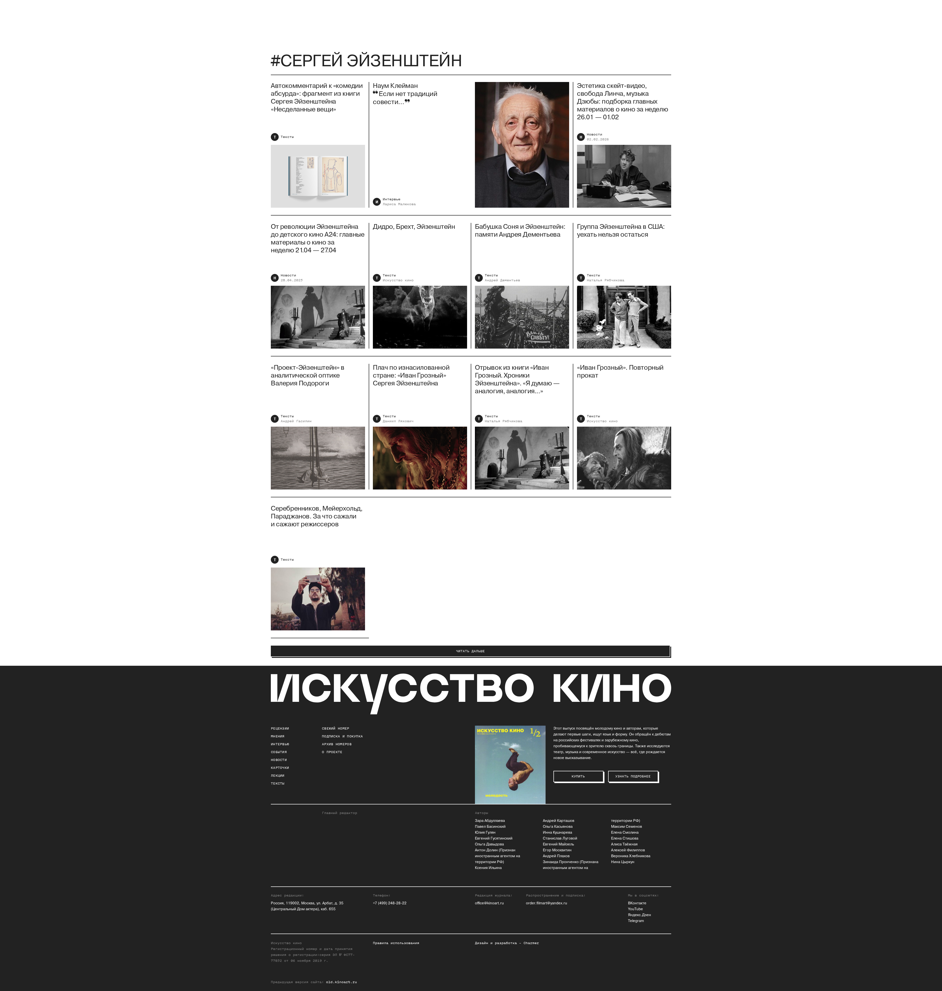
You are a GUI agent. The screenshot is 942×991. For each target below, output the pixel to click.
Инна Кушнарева (557, 832)
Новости (594, 134)
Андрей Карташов (558, 820)
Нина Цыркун (622, 862)
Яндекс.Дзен (639, 915)
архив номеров (337, 744)
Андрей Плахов (556, 856)
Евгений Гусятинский (493, 838)
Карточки (280, 768)
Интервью (391, 199)
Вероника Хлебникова (630, 856)
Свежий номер (335, 728)
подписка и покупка (342, 736)
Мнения (278, 736)
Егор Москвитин (557, 850)
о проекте (332, 752)
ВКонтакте (637, 903)
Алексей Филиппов (628, 850)
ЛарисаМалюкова (399, 204)
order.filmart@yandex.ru (546, 903)
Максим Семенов (626, 826)
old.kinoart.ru (341, 982)
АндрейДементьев (502, 280)
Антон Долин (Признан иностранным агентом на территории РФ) (497, 856)
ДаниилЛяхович (398, 421)
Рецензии (280, 728)
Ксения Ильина (488, 867)
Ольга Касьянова (558, 826)
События (279, 752)
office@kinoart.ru (489, 903)
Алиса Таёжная (624, 844)
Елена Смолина (625, 832)
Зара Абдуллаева (490, 820)
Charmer (531, 943)
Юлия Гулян (485, 832)
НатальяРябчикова (605, 280)
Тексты (287, 137)
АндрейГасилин (296, 421)
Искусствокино (398, 280)
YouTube (635, 909)
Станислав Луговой (560, 838)
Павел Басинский (490, 826)
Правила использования (396, 943)
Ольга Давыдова (489, 844)
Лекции (278, 775)
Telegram (636, 920)
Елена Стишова (624, 838)
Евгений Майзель (558, 844)
